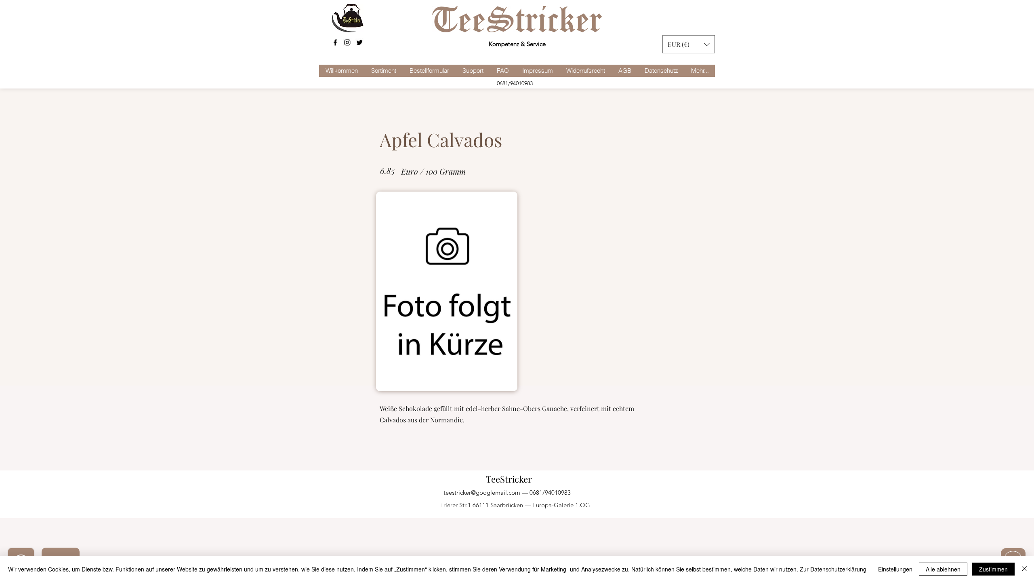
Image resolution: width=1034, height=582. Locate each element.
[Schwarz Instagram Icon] (347, 42)
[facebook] (335, 42)
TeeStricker (509, 479)
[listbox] (688, 44)
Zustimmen (993, 569)
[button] (688, 44)
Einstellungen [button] (895, 569)
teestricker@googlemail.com (481, 492)
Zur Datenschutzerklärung (833, 569)
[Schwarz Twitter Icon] (359, 42)
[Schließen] (1024, 569)
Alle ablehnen (943, 569)
